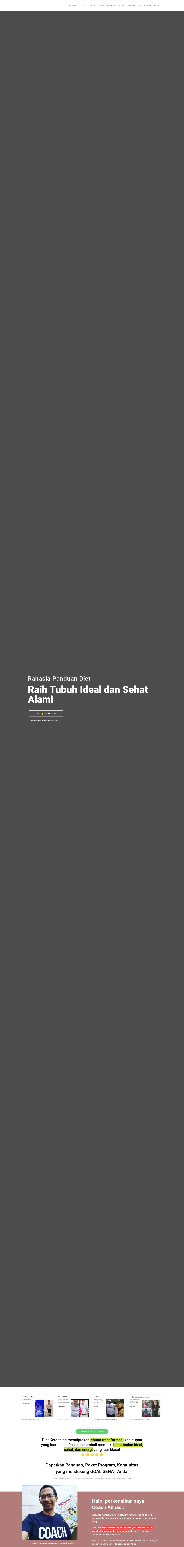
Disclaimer (73, 5)
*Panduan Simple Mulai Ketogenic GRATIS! (44, 720)
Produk (131, 5)
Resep (121, 5)
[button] (23, 1408)
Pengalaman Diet (107, 5)
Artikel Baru (88, 5)
